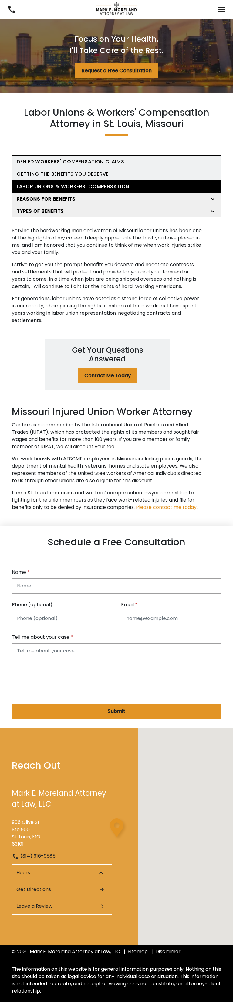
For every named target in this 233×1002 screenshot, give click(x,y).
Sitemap (138, 951)
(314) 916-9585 (37, 855)
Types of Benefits (40, 211)
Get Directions (33, 889)
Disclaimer (168, 951)
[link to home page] (117, 8)
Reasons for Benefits (46, 198)
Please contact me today (166, 507)
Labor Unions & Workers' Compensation (73, 186)
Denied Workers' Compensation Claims (70, 161)
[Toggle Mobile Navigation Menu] (221, 9)
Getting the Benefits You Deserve (63, 174)
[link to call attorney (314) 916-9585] (12, 9)
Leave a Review (34, 905)
